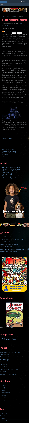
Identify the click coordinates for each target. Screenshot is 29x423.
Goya (3, 156)
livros (3, 387)
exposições (5, 385)
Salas (8, 16)
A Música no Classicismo (9, 151)
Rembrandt (5, 155)
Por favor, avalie (6, 33)
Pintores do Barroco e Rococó (10, 153)
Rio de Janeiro (6, 392)
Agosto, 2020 (3, 413)
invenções (4, 399)
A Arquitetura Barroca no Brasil (11, 169)
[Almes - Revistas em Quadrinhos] (14, 314)
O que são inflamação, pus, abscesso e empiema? (14, 249)
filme (3, 401)
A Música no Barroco (8, 150)
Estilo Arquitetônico (9, 339)
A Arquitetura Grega (7, 176)
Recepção (4, 16)
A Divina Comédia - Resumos (8, 242)
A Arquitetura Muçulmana (9, 178)
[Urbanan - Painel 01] (14, 10)
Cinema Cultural (4, 364)
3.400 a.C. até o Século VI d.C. (8, 374)
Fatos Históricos (4, 355)
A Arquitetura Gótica (7, 174)
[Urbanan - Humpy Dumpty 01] (14, 201)
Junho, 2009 (3, 416)
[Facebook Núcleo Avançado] (1, 1)
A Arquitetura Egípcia (7, 173)
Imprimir (5, 139)
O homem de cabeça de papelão (9, 244)
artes (3, 394)
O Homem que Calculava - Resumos (10, 369)
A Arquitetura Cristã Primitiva (10, 171)
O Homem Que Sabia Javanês (8, 252)
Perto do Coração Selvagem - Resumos (11, 247)
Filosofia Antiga (4, 360)
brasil (3, 389)
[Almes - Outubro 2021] (14, 274)
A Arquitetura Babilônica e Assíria (11, 168)
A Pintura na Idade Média (7, 357)
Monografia (3, 372)
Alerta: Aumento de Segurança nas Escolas (12, 239)
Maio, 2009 (2, 418)
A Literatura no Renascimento (8, 362)
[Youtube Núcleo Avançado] (6, 1)
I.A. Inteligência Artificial (6, 237)
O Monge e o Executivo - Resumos (10, 352)
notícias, (4, 391)
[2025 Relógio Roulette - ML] (14, 225)
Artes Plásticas (4, 367)
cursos (4, 397)
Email (10, 139)
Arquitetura (13, 16)
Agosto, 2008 (3, 421)
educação (4, 396)
